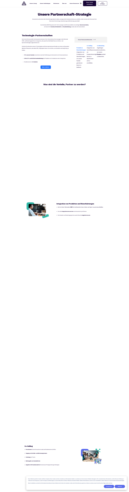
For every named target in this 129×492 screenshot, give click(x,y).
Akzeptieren (109, 486)
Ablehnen (120, 486)
